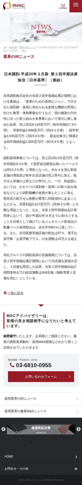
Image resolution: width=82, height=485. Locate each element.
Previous (3, 429)
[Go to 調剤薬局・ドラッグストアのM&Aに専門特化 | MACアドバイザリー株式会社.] (4, 47)
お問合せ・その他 (16, 468)
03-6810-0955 (33, 365)
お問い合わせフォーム (41, 376)
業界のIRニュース (28, 47)
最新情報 (13, 47)
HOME (9, 456)
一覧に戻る (15, 293)
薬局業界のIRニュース (20, 398)
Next (78, 429)
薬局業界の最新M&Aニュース (25, 411)
